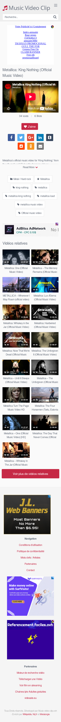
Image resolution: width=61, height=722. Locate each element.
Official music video (31, 213)
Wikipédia (27, 714)
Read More (29, 167)
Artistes (36, 557)
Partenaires (31, 564)
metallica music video (31, 204)
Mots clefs (26, 557)
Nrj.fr (35, 714)
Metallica (45, 179)
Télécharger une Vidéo (30, 679)
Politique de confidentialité (30, 551)
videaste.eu (31, 698)
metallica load (47, 196)
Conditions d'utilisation (30, 545)
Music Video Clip (28, 8)
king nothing (21, 187)
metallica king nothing (19, 196)
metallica (42, 187)
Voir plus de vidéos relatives (30, 473)
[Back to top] (55, 715)
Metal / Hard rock (22, 179)
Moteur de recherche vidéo (30, 672)
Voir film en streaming (30, 685)
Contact (30, 570)
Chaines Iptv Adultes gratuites (30, 691)
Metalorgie (45, 714)
